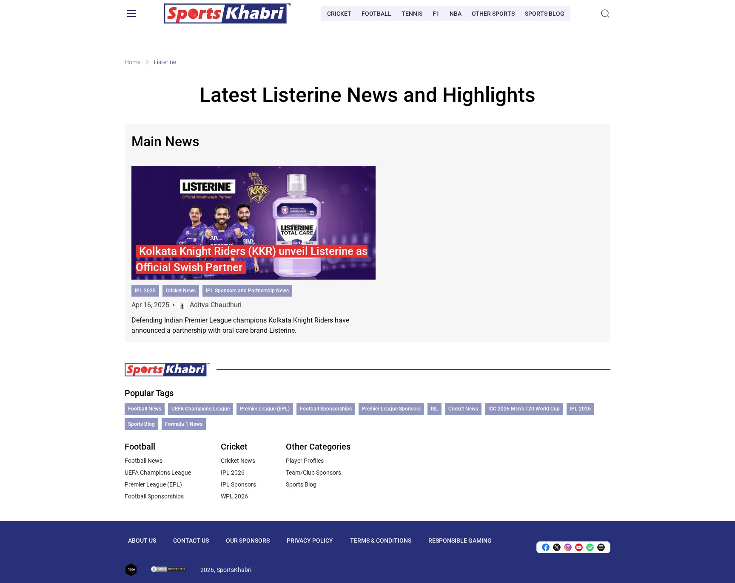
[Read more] (253, 251)
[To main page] (227, 13)
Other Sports (493, 13)
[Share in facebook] (546, 547)
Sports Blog (544, 13)
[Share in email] (601, 547)
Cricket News (181, 291)
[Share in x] (557, 547)
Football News (144, 409)
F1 (436, 13)
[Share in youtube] (579, 547)
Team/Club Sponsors (313, 472)
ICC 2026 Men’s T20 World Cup (524, 409)
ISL (434, 409)
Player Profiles (305, 460)
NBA (456, 13)
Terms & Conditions (380, 540)
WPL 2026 (234, 496)
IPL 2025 (145, 291)
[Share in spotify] (590, 547)
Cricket (339, 13)
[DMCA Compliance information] (169, 570)
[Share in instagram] (568, 547)
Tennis (412, 13)
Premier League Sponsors (391, 409)
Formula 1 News (183, 424)
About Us (142, 540)
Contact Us (191, 540)
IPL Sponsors (238, 484)
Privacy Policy (310, 540)
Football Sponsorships (326, 409)
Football (376, 13)
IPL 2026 (580, 409)
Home (132, 62)
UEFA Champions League (200, 409)
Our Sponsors (248, 540)
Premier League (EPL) (265, 409)
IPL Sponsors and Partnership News (247, 291)
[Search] (605, 13)
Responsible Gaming (460, 540)
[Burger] (131, 13)
